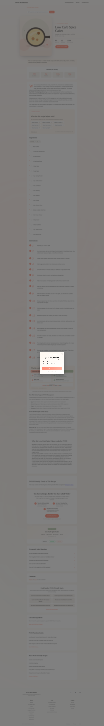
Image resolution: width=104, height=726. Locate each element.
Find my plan (52, 368)
